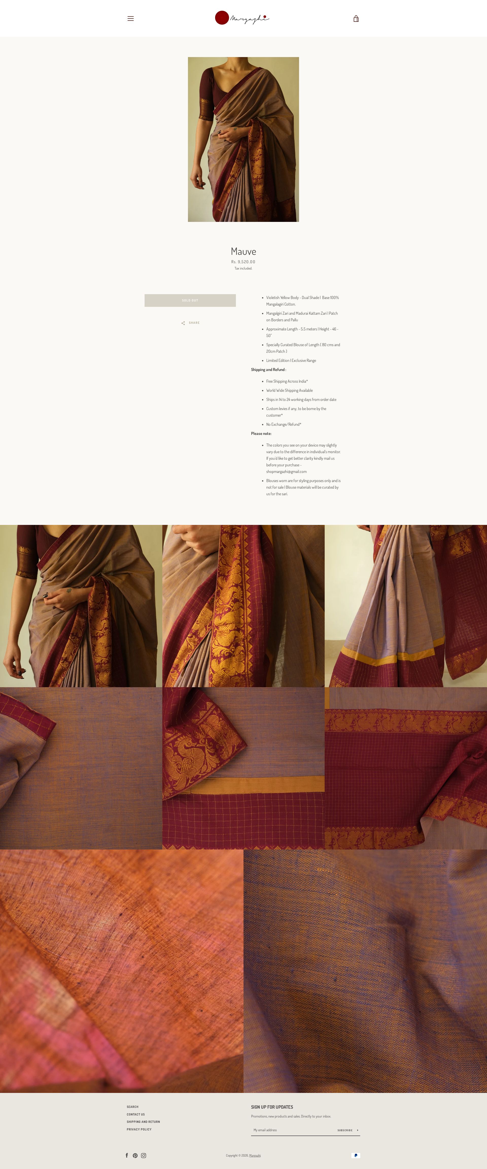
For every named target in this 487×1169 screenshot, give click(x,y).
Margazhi (254, 1155)
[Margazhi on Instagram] (143, 1155)
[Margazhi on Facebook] (126, 1155)
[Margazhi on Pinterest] (135, 1155)
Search (132, 1107)
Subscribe (346, 1130)
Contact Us (136, 1114)
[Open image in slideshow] (243, 139)
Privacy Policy (139, 1129)
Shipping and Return (143, 1122)
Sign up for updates (272, 1107)
